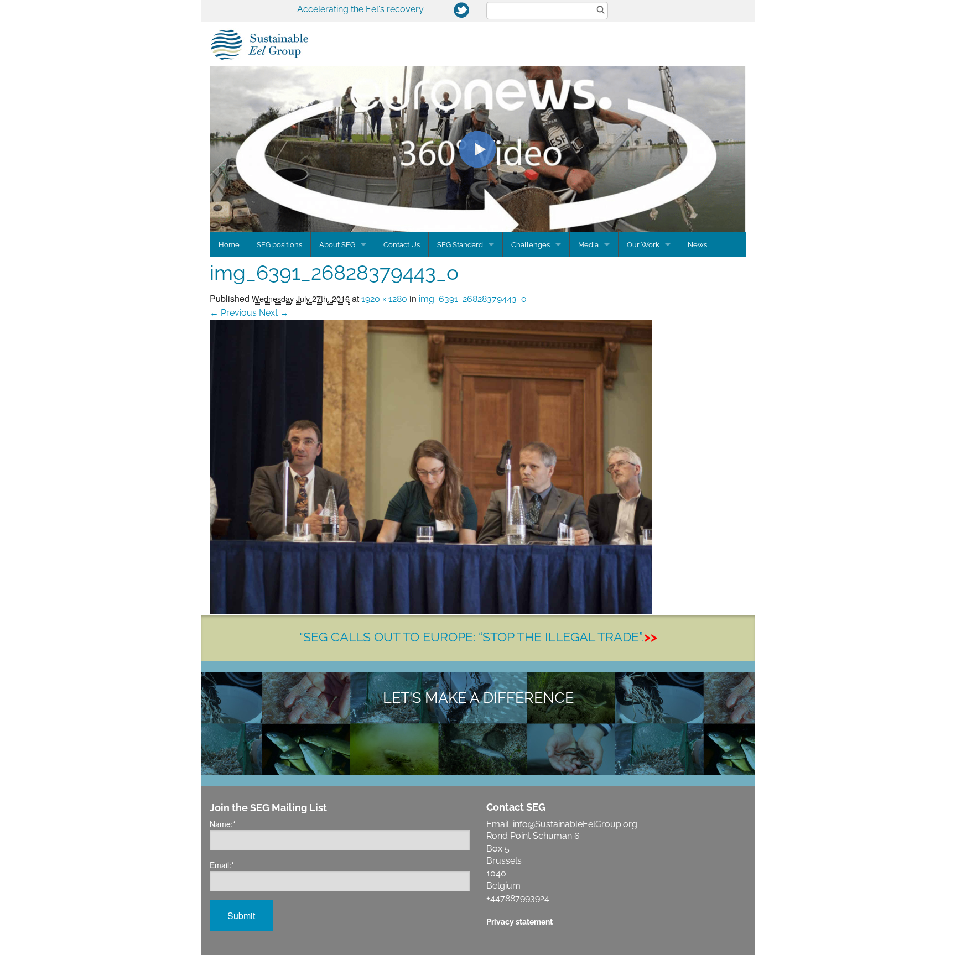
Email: (222, 864)
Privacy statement (519, 921)
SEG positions (279, 245)
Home (229, 245)
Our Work (643, 245)
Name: (223, 823)
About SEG (337, 245)
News (697, 245)
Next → (274, 312)
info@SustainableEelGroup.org (575, 824)
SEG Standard (460, 245)
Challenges (530, 245)
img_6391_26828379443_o (473, 299)
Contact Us (401, 245)
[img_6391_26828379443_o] (431, 466)
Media (588, 245)
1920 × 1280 (384, 299)
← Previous (233, 312)
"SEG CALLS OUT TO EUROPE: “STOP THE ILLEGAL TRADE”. (478, 636)
